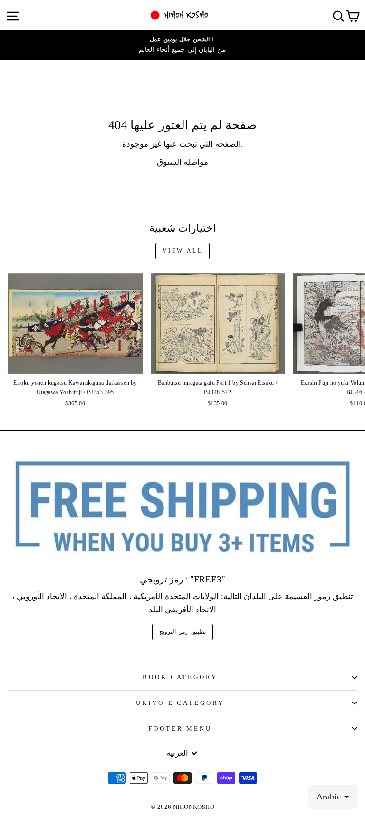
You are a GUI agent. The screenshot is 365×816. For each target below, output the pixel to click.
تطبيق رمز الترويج (182, 631)
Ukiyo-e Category (180, 702)
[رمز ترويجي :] (182, 508)
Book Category (180, 677)
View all (183, 250)
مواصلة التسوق (182, 162)
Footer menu (180, 728)
